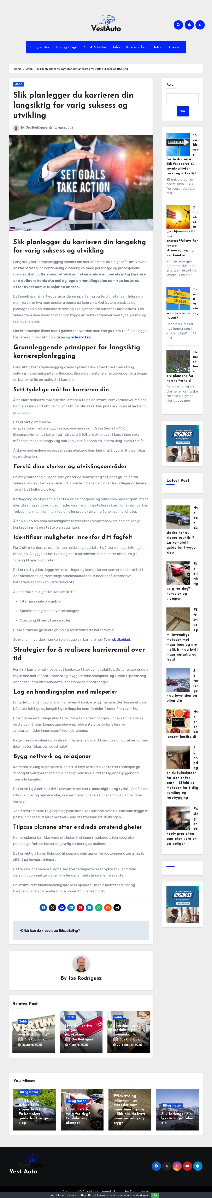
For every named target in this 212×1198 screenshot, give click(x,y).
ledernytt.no (81, 337)
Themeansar (139, 1192)
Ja (155, 1195)
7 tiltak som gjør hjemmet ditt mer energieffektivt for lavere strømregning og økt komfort (182, 231)
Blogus (118, 1192)
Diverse (174, 47)
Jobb (116, 47)
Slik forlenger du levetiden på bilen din (177, 1118)
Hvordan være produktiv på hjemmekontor (125, 1030)
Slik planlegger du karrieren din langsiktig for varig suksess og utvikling (73, 106)
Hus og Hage (66, 47)
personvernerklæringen (134, 1195)
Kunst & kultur (94, 47)
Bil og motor (39, 47)
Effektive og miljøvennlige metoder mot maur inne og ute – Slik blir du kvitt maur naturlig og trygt (182, 634)
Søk (170, 85)
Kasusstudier (136, 47)
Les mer (185, 275)
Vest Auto (23, 1172)
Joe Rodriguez (36, 127)
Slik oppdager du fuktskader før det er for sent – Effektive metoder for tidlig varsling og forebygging (182, 772)
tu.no (60, 337)
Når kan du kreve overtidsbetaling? (51, 931)
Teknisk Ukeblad (117, 639)
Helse (156, 47)
